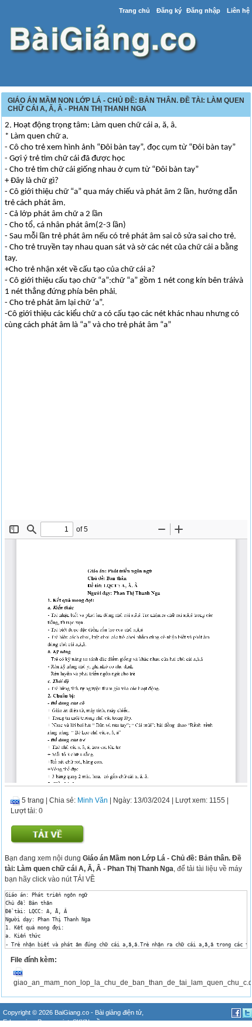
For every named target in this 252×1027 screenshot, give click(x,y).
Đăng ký (169, 10)
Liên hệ (238, 10)
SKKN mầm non (95, 1021)
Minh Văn (92, 800)
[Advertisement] (126, 432)
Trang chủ (134, 10)
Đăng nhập (203, 10)
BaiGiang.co (72, 1012)
